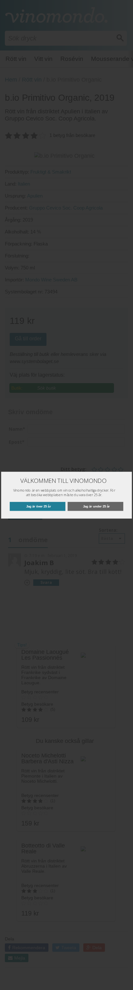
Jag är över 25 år (38, 506)
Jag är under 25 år (96, 506)
